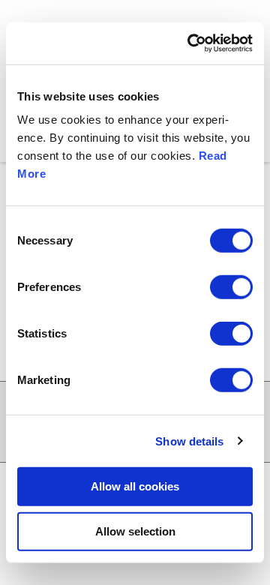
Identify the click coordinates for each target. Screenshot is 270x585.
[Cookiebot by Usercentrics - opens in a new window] (190, 43)
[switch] (231, 287)
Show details (189, 440)
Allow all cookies (135, 486)
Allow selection (135, 530)
